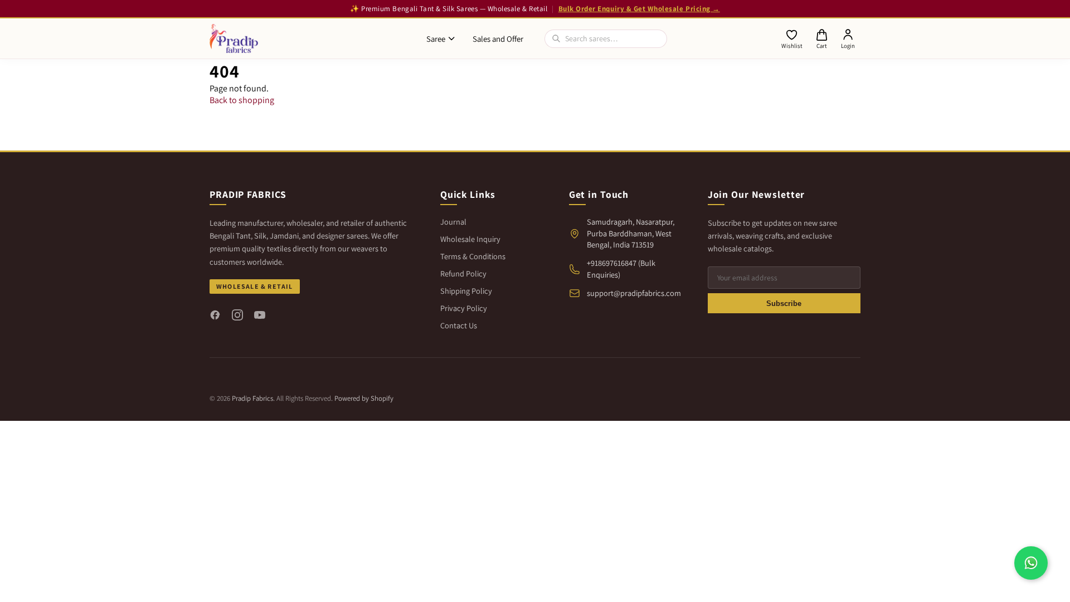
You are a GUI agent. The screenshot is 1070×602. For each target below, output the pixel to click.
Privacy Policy (463, 308)
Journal (453, 221)
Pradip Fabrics (252, 398)
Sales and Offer (498, 38)
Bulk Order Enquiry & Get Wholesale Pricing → (639, 8)
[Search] (556, 38)
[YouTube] (259, 315)
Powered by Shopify (363, 398)
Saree (435, 38)
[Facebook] (215, 315)
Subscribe (783, 303)
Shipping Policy (466, 290)
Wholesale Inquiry (470, 239)
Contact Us (458, 325)
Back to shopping (242, 100)
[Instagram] (237, 315)
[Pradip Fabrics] (234, 38)
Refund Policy (463, 273)
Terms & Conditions (472, 256)
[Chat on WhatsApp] (1031, 563)
